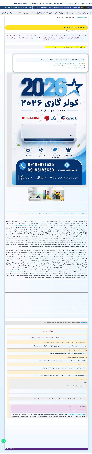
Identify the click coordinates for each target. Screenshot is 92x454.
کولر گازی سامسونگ (58, 7)
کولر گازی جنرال (67, 7)
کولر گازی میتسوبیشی (46, 7)
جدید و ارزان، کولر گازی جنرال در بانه (76, 414)
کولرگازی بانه (21, 7)
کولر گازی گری (28, 7)
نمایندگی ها (14, 7)
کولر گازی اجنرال (85, 7)
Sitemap (87, 11)
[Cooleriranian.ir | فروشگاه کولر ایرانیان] (49, 185)
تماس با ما (7, 7)
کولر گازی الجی (76, 7)
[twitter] (7, 448)
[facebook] (5, 448)
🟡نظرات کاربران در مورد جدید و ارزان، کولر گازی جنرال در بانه (70, 64)
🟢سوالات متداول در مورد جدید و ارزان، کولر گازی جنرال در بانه (69, 66)
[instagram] (12, 448)
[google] (9, 448)
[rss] (10, 448)
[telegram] (13, 448)
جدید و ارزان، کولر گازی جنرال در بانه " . (76, 386)
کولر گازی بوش (36, 7)
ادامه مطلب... (84, 322)
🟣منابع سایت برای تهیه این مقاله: (76, 68)
